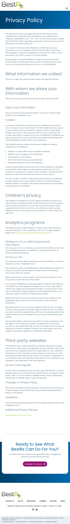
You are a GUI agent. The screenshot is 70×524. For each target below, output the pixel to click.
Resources (31, 501)
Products (10, 501)
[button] (66, 8)
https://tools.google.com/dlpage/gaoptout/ (33, 233)
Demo (63, 501)
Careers (42, 501)
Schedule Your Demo (35, 464)
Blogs (20, 501)
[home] (13, 6)
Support (53, 501)
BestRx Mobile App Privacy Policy (18, 415)
